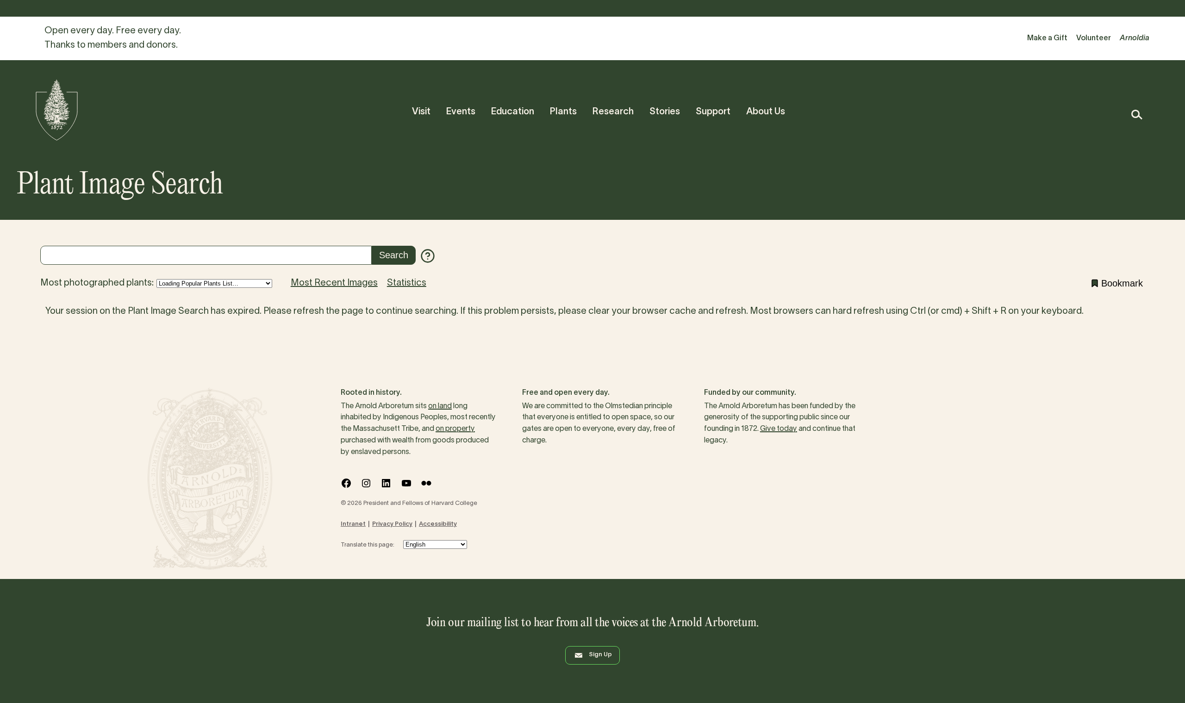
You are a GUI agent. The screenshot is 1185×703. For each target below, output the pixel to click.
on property (455, 429)
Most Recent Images (334, 283)
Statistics (406, 283)
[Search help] (427, 256)
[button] (1136, 114)
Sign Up (600, 655)
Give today (778, 429)
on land (440, 406)
